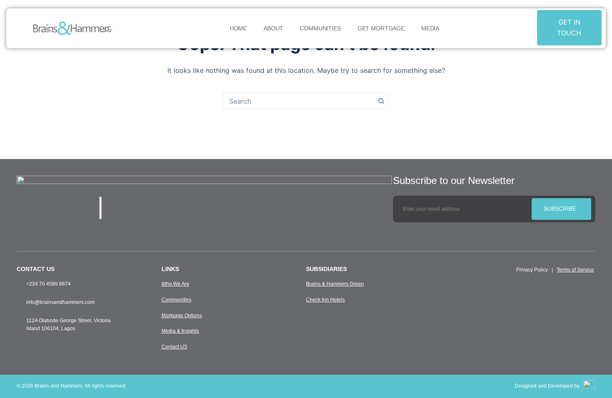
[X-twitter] (122, 206)
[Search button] (381, 101)
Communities (320, 28)
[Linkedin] (183, 206)
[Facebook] (152, 206)
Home (238, 28)
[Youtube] (168, 206)
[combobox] (298, 101)
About (273, 28)
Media (430, 28)
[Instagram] (137, 206)
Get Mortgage (381, 28)
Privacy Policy (532, 270)
